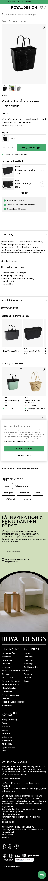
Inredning (28, 664)
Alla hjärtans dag (9, 719)
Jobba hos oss (8, 677)
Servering (28, 660)
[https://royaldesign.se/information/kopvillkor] (24, 860)
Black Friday (7, 744)
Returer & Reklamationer (13, 671)
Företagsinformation (11, 681)
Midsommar (7, 737)
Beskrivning (7, 234)
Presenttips (7, 733)
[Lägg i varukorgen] (42, 170)
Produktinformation (11, 300)
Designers (6, 698)
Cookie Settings (24, 455)
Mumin (5, 730)
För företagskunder (10, 695)
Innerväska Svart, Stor (32, 351)
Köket (26, 671)
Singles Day (7, 740)
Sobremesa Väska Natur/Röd (32, 402)
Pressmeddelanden (10, 684)
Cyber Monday (8, 747)
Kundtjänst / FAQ (9, 653)
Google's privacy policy (25, 441)
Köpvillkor (6, 664)
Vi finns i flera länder (11, 779)
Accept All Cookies (24, 449)
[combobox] (24, 138)
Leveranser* (7, 667)
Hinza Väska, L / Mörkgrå (12, 351)
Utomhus (6, 726)
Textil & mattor (31, 667)
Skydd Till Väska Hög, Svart (11, 402)
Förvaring (28, 674)
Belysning (28, 657)
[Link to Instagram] (10, 846)
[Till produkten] (24, 171)
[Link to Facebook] (4, 846)
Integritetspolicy (9, 688)
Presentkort (7, 660)
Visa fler (24, 193)
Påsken (5, 723)
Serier (26, 681)
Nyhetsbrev (7, 657)
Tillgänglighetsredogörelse (13, 702)
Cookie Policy (8, 691)
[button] (41, 7)
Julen (4, 751)
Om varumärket (9, 307)
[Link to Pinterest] (16, 846)
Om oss (5, 674)
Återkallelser (7, 705)
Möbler (27, 653)
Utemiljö (27, 677)
